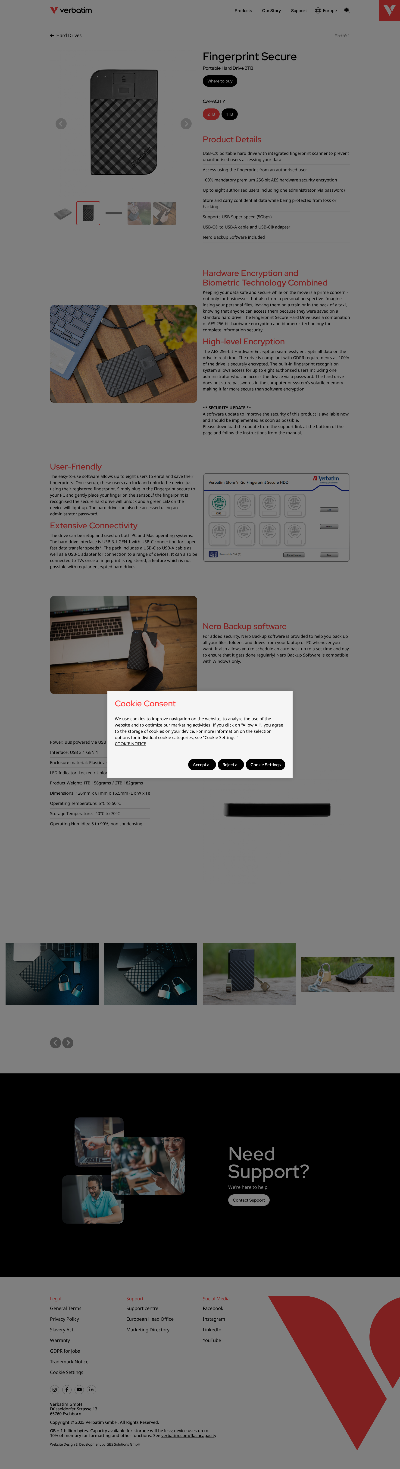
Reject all (230, 764)
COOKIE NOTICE (130, 743)
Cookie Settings (265, 764)
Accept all (202, 764)
